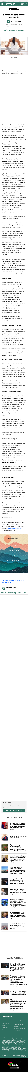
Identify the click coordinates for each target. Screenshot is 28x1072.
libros (19, 592)
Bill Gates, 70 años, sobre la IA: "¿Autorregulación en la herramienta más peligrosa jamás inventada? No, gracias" (17, 826)
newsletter (5, 1027)
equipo (3, 1020)
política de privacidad (19, 1028)
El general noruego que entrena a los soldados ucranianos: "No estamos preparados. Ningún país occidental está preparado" (18, 848)
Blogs (24, 592)
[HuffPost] (7, 1016)
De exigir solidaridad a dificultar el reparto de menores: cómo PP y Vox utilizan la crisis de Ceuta (17, 881)
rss (2, 1029)
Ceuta (9, 1)
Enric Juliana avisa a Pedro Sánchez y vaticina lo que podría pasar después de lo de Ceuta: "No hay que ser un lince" (18, 915)
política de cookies (18, 1024)
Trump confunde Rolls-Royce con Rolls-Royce (18, 837)
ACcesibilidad (17, 1030)
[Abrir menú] (2, 4)
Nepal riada (21, 1)
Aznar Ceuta (14, 1)
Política (14, 9)
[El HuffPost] (10, 4)
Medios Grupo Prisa (14, 1068)
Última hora (22, 4)
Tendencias (11, 592)
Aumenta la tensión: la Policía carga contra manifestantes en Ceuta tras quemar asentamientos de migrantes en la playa (18, 870)
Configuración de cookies (18, 1021)
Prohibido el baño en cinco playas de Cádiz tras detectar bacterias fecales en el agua (17, 926)
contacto (4, 1025)
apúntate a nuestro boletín (14, 810)
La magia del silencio (14, 528)
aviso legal (16, 1026)
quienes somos (5, 1023)
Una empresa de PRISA (14, 1064)
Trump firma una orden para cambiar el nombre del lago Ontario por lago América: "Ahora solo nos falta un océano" (18, 859)
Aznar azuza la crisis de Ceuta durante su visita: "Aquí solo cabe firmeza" (18, 992)
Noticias (3, 592)
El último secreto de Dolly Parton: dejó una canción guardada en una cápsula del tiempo (18, 892)
